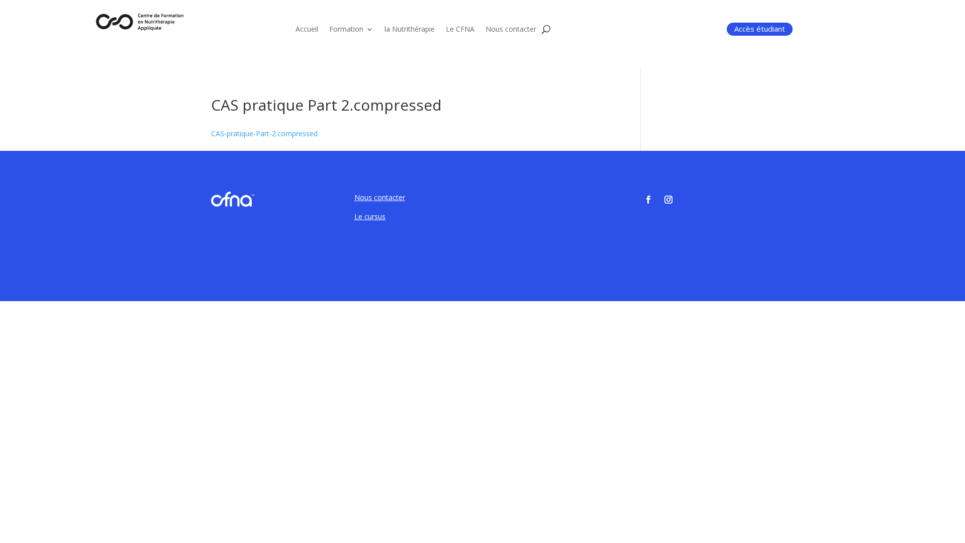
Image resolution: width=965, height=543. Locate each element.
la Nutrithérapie (409, 30)
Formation (346, 30)
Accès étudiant (759, 29)
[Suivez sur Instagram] (668, 200)
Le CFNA (460, 30)
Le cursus (369, 216)
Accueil (307, 30)
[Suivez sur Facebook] (648, 200)
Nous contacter (511, 30)
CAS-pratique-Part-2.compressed (264, 133)
